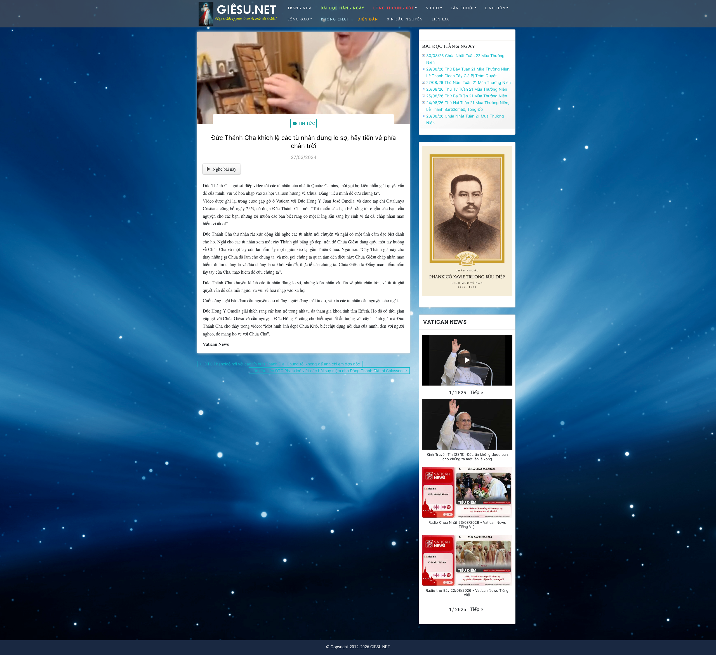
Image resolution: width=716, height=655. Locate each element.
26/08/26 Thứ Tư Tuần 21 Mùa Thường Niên (466, 89)
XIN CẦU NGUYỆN (405, 19)
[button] (476, 392)
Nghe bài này (224, 169)
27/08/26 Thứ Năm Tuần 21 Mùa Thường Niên (468, 82)
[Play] (467, 360)
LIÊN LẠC (441, 19)
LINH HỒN (495, 8)
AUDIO (432, 8)
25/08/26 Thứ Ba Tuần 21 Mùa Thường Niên (466, 95)
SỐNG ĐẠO (299, 19)
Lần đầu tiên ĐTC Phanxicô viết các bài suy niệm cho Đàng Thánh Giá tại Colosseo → (329, 370)
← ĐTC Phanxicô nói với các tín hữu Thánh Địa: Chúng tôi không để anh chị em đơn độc (280, 363)
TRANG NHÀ (300, 8)
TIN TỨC (306, 123)
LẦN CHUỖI (462, 8)
